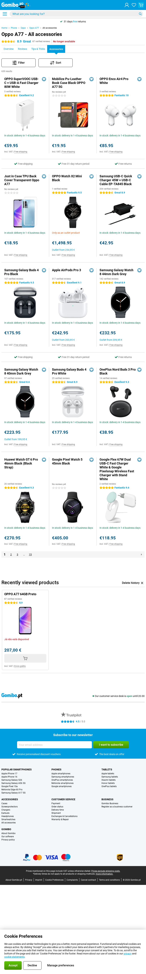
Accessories (9, 799)
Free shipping (20, 151)
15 (30, 554)
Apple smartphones (60, 773)
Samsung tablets (109, 777)
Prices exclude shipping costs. (105, 871)
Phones (56, 769)
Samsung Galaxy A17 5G (13, 793)
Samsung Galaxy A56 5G (13, 783)
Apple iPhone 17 (9, 773)
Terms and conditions (109, 880)
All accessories (50, 28)
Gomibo (6, 829)
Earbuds (5, 813)
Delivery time (57, 810)
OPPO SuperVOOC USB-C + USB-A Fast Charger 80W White (21, 83)
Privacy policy (8, 839)
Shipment (56, 813)
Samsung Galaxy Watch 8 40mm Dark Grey (21, 371)
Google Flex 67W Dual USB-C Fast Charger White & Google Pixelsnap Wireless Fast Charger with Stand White (117, 469)
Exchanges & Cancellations (64, 816)
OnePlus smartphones (62, 780)
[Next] (141, 554)
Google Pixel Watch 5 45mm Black (67, 461)
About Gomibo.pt (14, 880)
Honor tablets (108, 783)
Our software (7, 836)
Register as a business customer (116, 806)
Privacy (28, 880)
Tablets (106, 769)
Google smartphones (61, 786)
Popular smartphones (16, 769)
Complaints (72, 880)
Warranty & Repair (60, 819)
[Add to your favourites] (44, 79)
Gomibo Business (109, 803)
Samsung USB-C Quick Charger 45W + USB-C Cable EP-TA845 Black (116, 180)
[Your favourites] (133, 5)
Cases (4, 803)
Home (4, 28)
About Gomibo (8, 833)
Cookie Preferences (54, 880)
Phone (14, 28)
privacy (128, 953)
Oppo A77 (34, 28)
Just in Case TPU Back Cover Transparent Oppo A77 (21, 180)
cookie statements (14, 956)
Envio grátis (20, 666)
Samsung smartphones (62, 777)
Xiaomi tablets (108, 780)
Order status (57, 806)
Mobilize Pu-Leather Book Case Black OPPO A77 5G (68, 83)
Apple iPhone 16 (9, 777)
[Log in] (126, 5)
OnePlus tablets (109, 786)
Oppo (23, 28)
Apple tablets (107, 773)
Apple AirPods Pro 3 (66, 270)
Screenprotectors (9, 806)
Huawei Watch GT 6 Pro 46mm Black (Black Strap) (21, 463)
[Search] (140, 14)
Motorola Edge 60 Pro (11, 789)
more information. (104, 874)
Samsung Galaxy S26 (11, 780)
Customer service (63, 799)
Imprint (38, 880)
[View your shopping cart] (141, 5)
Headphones (7, 816)
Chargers (5, 810)
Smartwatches (8, 819)
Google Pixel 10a (9, 786)
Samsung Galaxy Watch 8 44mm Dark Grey (116, 272)
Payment (55, 803)
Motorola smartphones (62, 783)
